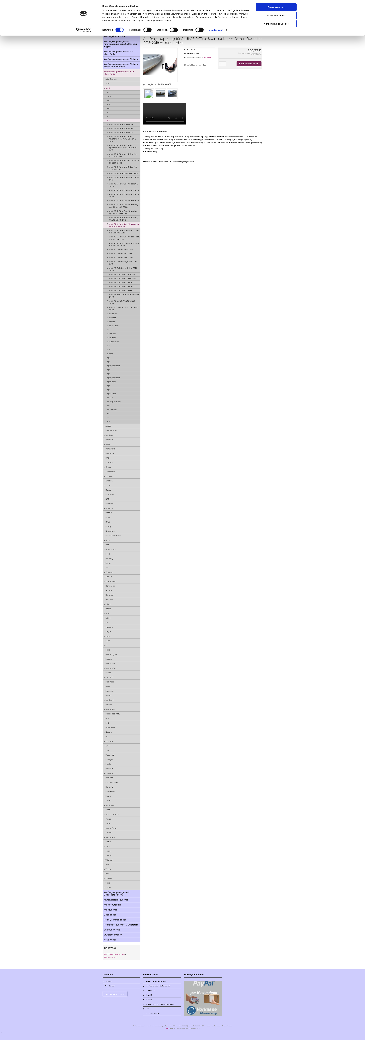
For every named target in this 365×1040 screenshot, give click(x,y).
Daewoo (110, 494)
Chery (108, 467)
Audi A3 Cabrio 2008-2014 (121, 249)
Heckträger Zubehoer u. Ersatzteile (121, 924)
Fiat (107, 544)
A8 (108, 349)
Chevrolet (110, 471)
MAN (108, 686)
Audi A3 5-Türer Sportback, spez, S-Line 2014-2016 (124, 238)
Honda (109, 590)
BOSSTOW (207, 58)
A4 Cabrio (112, 321)
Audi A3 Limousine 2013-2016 (122, 274)
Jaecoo (109, 627)
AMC (108, 83)
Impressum (150, 990)
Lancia (109, 659)
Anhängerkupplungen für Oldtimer (121, 59)
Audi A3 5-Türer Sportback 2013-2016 (124, 178)
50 (108, 100)
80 (108, 104)
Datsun (109, 512)
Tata (108, 846)
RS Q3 (110, 397)
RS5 (109, 405)
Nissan (109, 732)
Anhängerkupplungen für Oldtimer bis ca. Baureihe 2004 (121, 65)
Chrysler (109, 476)
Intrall (108, 608)
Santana (110, 805)
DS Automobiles (113, 535)
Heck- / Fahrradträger (115, 919)
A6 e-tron (111, 337)
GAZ (107, 567)
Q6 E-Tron (111, 381)
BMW (108, 444)
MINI (107, 723)
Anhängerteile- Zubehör (116, 899)
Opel (108, 745)
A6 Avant (111, 333)
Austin (108, 426)
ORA (108, 750)
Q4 (108, 369)
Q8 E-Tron (111, 393)
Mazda (109, 704)
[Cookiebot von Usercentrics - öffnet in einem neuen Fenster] (83, 30)
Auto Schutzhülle (112, 904)
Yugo (108, 883)
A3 (108, 120)
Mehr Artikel (109, 957)
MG (107, 718)
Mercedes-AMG (113, 713)
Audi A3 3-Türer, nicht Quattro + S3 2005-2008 (124, 161)
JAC (107, 622)
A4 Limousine (113, 325)
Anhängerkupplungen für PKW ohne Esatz (119, 73)
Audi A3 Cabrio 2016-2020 (121, 257)
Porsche (109, 777)
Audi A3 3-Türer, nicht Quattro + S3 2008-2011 (124, 168)
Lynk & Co (110, 677)
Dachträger (110, 914)
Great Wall (110, 581)
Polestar (109, 768)
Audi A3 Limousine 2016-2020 (122, 278)
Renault (109, 787)
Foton (108, 563)
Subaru (109, 832)
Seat (108, 809)
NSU (107, 736)
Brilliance (110, 453)
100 (108, 92)
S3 (108, 413)
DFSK (108, 517)
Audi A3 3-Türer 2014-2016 (121, 128)
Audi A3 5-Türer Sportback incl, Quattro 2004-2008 (123, 205)
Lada (108, 650)
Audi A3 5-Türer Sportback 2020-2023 (124, 195)
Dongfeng (110, 531)
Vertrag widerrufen (115, 994)
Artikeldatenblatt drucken (196, 65)
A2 (108, 116)
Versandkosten (256, 53)
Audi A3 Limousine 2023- (120, 290)
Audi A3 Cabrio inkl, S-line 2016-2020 (123, 269)
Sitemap (149, 999)
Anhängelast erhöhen (115, 36)
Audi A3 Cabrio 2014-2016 (120, 253)
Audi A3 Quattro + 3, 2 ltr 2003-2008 (123, 308)
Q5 (108, 373)
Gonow (109, 576)
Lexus (108, 672)
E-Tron (110, 353)
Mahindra (110, 681)
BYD (107, 458)
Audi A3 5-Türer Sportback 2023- (124, 200)
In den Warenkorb (249, 64)
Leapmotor (111, 668)
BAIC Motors (111, 430)
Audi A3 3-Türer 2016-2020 (121, 132)
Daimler (109, 508)
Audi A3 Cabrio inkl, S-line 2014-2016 (123, 262)
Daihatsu (110, 503)
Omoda (109, 741)
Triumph (109, 860)
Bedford (109, 435)
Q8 (108, 389)
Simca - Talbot (112, 814)
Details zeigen (216, 30)
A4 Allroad (112, 313)
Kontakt (149, 995)
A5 (108, 329)
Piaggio (109, 759)
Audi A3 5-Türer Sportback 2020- (124, 190)
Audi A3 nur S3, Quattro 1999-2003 (122, 302)
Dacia (108, 490)
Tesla (108, 851)
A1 (108, 112)
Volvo (108, 869)
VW (107, 873)
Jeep (108, 636)
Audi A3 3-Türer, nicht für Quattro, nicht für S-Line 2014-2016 (123, 147)
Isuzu (108, 613)
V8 (108, 421)
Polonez (109, 773)
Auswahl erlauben (276, 15)
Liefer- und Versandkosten (156, 981)
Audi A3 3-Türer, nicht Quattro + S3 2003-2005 (124, 155)
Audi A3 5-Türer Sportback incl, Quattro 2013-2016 (123, 218)
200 (109, 96)
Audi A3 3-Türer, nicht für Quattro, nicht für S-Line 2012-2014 (123, 139)
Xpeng (109, 878)
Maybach (110, 700)
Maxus (108, 695)
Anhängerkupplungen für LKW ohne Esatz (119, 53)
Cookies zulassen (276, 7)
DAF (107, 499)
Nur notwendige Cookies (276, 24)
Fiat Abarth (111, 549)
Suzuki (108, 841)
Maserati (110, 691)
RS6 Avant (112, 409)
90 (108, 108)
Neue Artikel (110, 939)
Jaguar (109, 631)
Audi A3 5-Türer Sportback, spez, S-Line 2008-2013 (124, 231)
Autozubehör (110, 909)
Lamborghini (111, 654)
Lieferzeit (108, 981)
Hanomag (110, 586)
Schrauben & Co (112, 929)
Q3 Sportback (113, 365)
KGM (108, 640)
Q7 (108, 385)
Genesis (109, 572)
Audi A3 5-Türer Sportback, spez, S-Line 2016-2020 (124, 244)
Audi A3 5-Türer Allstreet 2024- (123, 173)
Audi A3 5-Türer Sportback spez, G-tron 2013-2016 (124, 225)
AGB (147, 1009)
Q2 (108, 357)
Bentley (109, 439)
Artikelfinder (110, 986)
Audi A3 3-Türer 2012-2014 (121, 124)
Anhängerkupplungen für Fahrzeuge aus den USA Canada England (120, 44)
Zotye (108, 887)
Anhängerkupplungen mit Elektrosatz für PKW (117, 893)
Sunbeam (110, 837)
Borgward (110, 448)
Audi (108, 88)
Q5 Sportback (113, 377)
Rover (108, 796)
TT (108, 417)
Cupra (108, 485)
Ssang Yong (111, 828)
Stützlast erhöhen (113, 934)
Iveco (108, 618)
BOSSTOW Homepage (114, 954)
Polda (108, 764)
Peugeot (110, 755)
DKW (108, 522)
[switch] (147, 30)
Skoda (108, 819)
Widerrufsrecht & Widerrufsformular (160, 1004)
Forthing (109, 558)
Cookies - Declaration (154, 1013)
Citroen (109, 480)
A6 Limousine (113, 341)
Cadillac (109, 462)
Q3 (108, 361)
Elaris (108, 540)
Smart (108, 823)
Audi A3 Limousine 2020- (120, 282)
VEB (107, 864)
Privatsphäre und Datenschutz (158, 986)
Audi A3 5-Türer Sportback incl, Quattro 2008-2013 (123, 212)
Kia (107, 645)
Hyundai (109, 599)
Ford (108, 554)
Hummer (110, 595)
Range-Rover (112, 782)
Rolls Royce (111, 791)
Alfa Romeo (111, 79)
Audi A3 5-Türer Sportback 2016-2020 (124, 185)
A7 (108, 345)
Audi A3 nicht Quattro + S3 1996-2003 (124, 295)
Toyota (109, 855)
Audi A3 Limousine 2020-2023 (122, 286)
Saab (108, 800)
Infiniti (108, 604)
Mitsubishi (110, 727)
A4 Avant (111, 317)
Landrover (110, 663)
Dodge (109, 526)
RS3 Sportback (114, 401)
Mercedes (110, 709)
